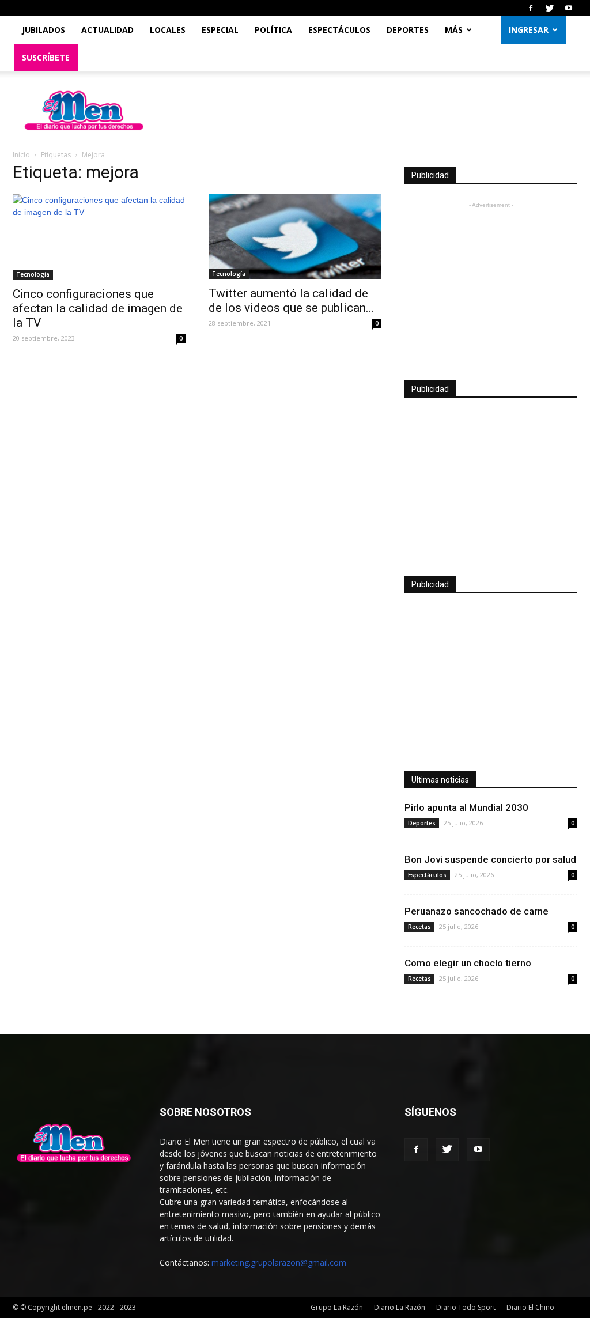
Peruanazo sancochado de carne (476, 911)
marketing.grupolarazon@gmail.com (278, 1262)
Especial (220, 29)
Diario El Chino (530, 1307)
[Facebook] (530, 8)
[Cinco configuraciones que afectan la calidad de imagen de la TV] (99, 237)
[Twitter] (549, 8)
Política (273, 29)
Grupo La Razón (337, 1307)
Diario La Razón (399, 1307)
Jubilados (43, 29)
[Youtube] (568, 8)
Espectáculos (339, 29)
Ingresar (529, 29)
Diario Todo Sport (466, 1307)
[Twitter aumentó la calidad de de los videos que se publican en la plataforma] (295, 236)
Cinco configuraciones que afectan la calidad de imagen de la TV (98, 308)
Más (454, 29)
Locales (168, 29)
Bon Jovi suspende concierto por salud (490, 859)
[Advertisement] (490, 283)
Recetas (419, 927)
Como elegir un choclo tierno (467, 963)
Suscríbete (46, 57)
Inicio (21, 155)
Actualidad (107, 29)
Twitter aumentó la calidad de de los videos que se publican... (292, 300)
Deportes (408, 29)
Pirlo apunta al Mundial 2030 (466, 807)
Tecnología (33, 274)
